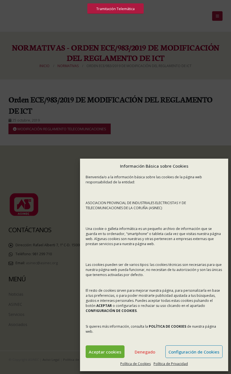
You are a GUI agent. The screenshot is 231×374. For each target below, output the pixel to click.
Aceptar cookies (105, 352)
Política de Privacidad (171, 363)
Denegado (145, 352)
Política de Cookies (135, 363)
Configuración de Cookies (193, 352)
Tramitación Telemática (115, 8)
